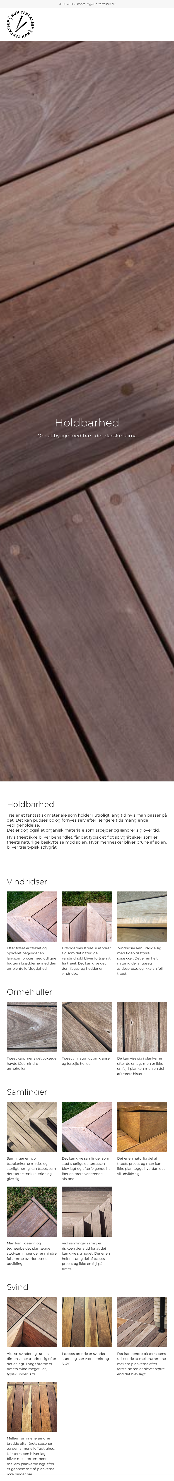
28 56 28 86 (67, 4)
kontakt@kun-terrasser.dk (96, 4)
